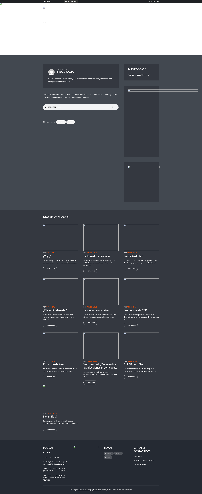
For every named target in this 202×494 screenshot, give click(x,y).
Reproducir (51, 268)
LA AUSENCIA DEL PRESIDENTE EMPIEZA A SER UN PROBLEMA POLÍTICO (54, 477)
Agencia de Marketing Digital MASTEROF (89, 490)
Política (70, 122)
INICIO (94, 8)
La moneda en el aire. (96, 310)
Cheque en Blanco (140, 464)
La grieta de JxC (133, 256)
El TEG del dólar (133, 364)
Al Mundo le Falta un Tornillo (143, 460)
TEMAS (114, 8)
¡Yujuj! (47, 256)
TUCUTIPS (46, 453)
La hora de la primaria (96, 256)
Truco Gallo (47, 41)
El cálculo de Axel (53, 364)
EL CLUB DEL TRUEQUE (51, 457)
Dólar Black (50, 416)
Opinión (118, 453)
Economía (61, 122)
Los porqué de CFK (135, 310)
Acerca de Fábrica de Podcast (134, 8)
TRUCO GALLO (51, 22)
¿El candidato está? (55, 310)
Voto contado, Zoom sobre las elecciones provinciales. (100, 366)
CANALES (103, 8)
